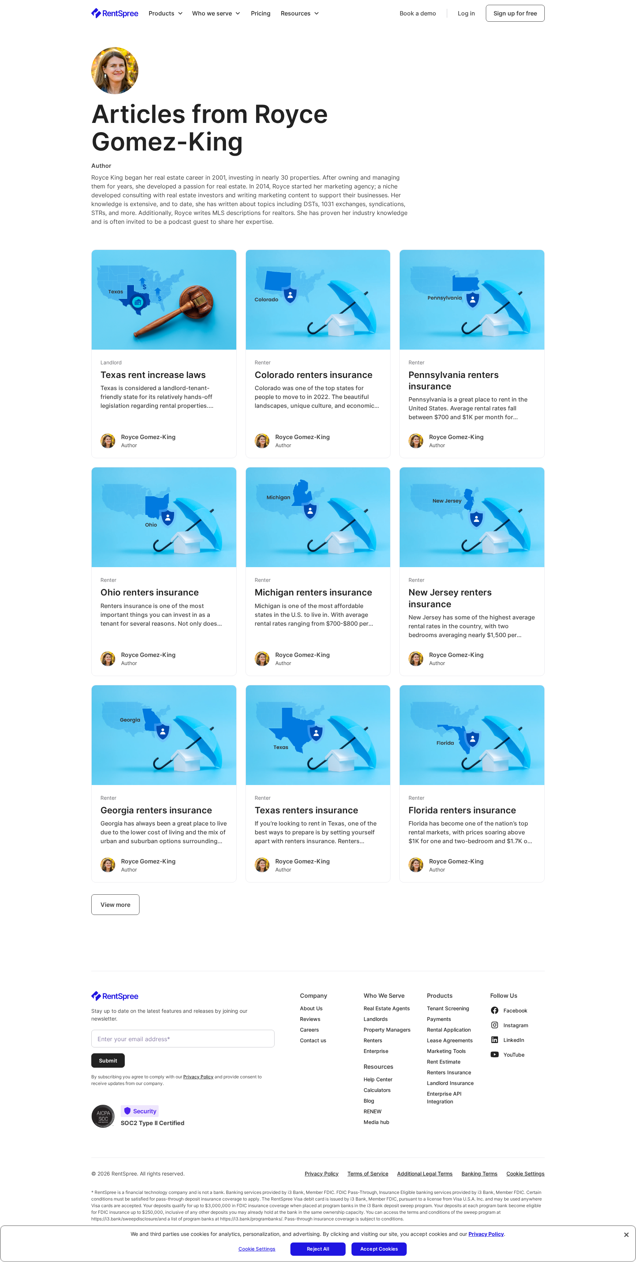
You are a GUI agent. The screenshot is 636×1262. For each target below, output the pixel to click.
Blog (369, 1100)
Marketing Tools (446, 1051)
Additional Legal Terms (425, 1173)
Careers (309, 1029)
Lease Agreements (450, 1040)
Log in (466, 13)
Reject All (318, 1249)
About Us (311, 1008)
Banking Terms (480, 1173)
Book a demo (418, 13)
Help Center (378, 1079)
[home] (114, 13)
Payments (439, 1019)
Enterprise (376, 1051)
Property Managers (387, 1029)
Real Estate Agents (387, 1008)
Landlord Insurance (450, 1083)
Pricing (261, 13)
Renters (373, 1040)
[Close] (626, 1235)
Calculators (377, 1090)
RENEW (373, 1111)
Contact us (313, 1040)
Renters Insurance (449, 1072)
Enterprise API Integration (444, 1097)
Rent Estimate (443, 1061)
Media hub (376, 1122)
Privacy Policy (322, 1173)
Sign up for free (515, 13)
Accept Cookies (379, 1249)
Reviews (310, 1019)
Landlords (376, 1019)
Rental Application (449, 1029)
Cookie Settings (525, 1173)
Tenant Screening (448, 1008)
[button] (166, 13)
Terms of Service (367, 1173)
